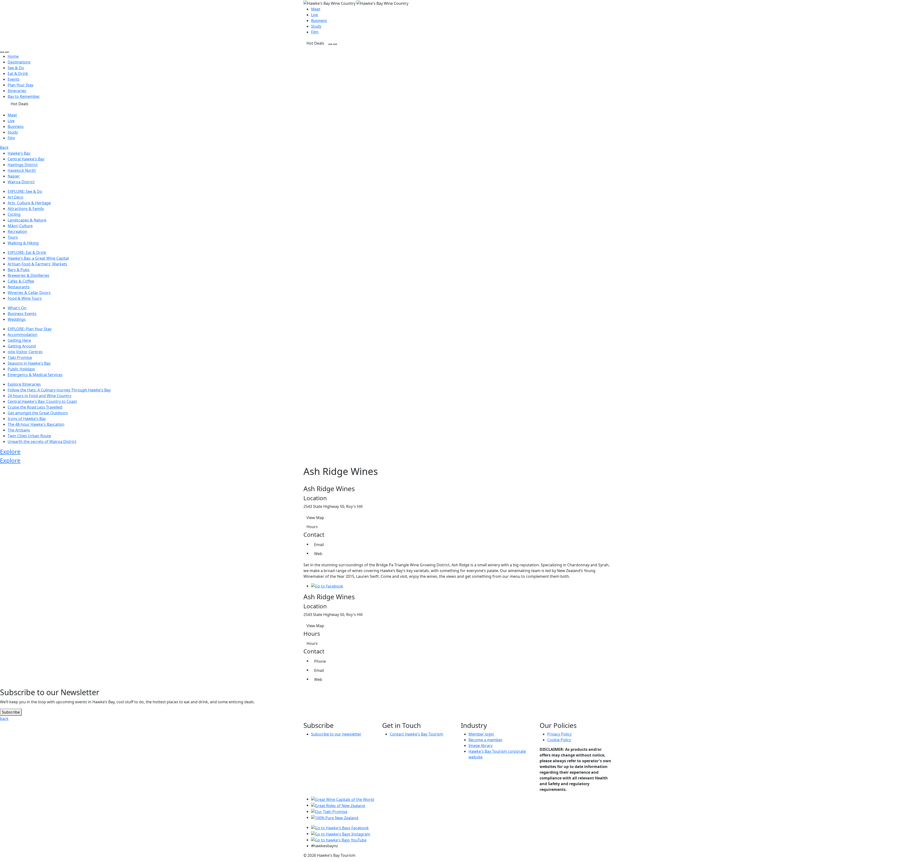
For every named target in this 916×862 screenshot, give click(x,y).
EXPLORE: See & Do (25, 191)
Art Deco (15, 197)
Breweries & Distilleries (28, 275)
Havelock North (22, 170)
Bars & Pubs (19, 269)
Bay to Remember (24, 96)
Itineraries (17, 90)
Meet (315, 9)
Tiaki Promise (20, 357)
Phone (320, 661)
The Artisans (19, 430)
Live (314, 14)
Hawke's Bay (19, 153)
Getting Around (22, 346)
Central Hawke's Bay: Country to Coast (42, 401)
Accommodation (22, 334)
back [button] (4, 718)
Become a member (485, 739)
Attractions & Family (26, 208)
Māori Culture (20, 225)
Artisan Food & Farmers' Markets (37, 264)
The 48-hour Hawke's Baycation (36, 424)
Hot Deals (315, 43)
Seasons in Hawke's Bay (29, 363)
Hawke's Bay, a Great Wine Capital (38, 258)
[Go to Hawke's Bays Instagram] (340, 833)
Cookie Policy (559, 739)
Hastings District (23, 164)
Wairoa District (21, 181)
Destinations (19, 62)
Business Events (22, 313)
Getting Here (19, 340)
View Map (315, 517)
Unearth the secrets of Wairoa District (42, 441)
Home (13, 56)
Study (316, 26)
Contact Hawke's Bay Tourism (416, 734)
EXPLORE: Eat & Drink (27, 252)
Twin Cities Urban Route (29, 435)
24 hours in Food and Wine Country (39, 395)
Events (14, 79)
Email (319, 544)
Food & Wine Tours (25, 298)
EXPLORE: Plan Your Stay (30, 328)
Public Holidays (21, 369)
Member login (481, 734)
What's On (17, 307)
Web (318, 553)
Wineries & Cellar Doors (29, 292)
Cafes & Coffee (21, 281)
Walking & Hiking (23, 243)
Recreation (17, 231)
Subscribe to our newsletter (336, 734)
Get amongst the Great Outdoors (38, 412)
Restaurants (19, 286)
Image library (480, 745)
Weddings (17, 319)
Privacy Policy (559, 734)
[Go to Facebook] (327, 586)
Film (314, 32)
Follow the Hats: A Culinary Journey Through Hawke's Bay (59, 390)
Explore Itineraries (24, 384)
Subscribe (11, 712)
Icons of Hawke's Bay (27, 418)
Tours (13, 237)
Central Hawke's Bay (26, 159)
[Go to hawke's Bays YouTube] (338, 839)
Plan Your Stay (20, 85)
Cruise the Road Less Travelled (35, 407)
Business (319, 20)
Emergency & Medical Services (35, 374)
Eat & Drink (18, 73)
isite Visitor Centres (25, 351)
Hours (312, 526)
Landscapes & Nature (27, 220)
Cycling (14, 214)
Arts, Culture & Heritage (29, 202)
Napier (14, 176)
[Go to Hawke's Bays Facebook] (340, 827)
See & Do (16, 67)
